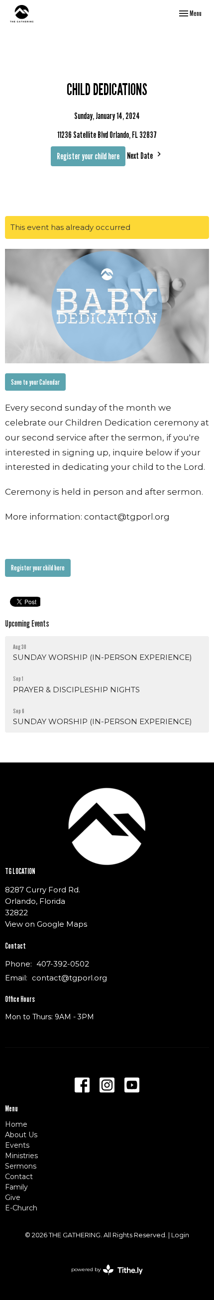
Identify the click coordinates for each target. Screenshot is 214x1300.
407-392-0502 (62, 964)
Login (180, 1235)
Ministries (21, 1155)
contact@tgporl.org (69, 977)
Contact (19, 1176)
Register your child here (88, 156)
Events (17, 1145)
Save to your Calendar (35, 381)
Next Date (140, 155)
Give (12, 1197)
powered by (102, 1278)
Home (16, 1124)
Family (16, 1187)
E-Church (21, 1207)
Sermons (20, 1166)
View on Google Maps (46, 924)
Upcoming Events (27, 623)
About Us (21, 1134)
